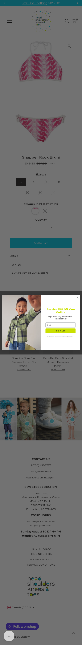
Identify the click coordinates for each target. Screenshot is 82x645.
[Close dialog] (77, 297)
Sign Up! (60, 331)
